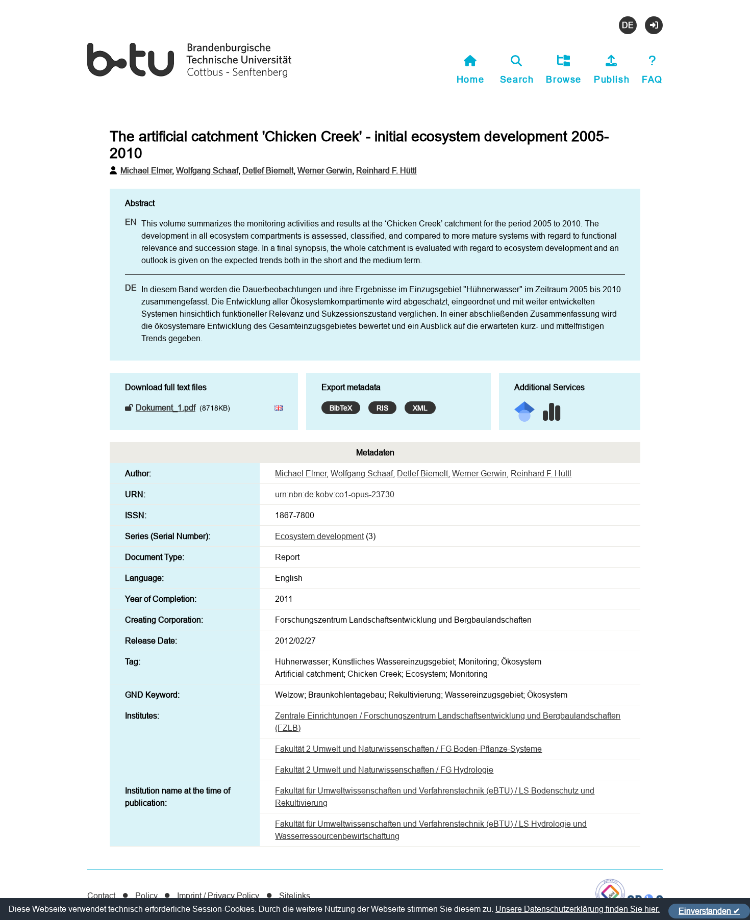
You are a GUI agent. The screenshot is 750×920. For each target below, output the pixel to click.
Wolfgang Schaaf (207, 170)
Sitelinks (294, 895)
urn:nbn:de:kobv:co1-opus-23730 (334, 494)
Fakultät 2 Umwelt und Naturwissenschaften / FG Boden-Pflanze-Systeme (408, 748)
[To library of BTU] (189, 75)
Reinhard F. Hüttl (386, 170)
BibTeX (341, 408)
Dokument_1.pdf (165, 407)
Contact (101, 895)
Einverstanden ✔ (709, 910)
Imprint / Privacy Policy (218, 895)
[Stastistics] (552, 408)
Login (654, 25)
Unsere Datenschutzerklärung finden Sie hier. (577, 908)
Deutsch (628, 25)
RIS (382, 408)
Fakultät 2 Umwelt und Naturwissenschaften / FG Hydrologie (384, 769)
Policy (146, 895)
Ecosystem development (319, 536)
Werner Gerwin (324, 170)
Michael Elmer (146, 170)
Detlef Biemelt (267, 170)
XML (420, 408)
